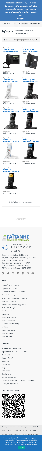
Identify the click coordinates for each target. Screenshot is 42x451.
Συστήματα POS (7, 311)
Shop (16, 23)
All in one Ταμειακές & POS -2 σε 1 (13, 292)
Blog (3, 368)
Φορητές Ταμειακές (8, 295)
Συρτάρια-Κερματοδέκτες (10, 324)
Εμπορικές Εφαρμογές (9, 301)
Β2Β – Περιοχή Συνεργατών (11, 348)
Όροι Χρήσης (6, 374)
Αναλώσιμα (5, 327)
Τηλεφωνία (6, 48)
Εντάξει (21, 448)
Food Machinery (7, 333)
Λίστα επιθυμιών (7, 371)
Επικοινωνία (6, 364)
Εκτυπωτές (5, 314)
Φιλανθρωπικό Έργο (9, 377)
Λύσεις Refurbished (8, 320)
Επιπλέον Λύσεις (7, 336)
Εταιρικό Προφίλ (7, 358)
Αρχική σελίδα (6, 23)
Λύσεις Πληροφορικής (9, 317)
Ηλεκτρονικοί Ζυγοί (8, 308)
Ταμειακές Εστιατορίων (9, 288)
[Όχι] (39, 443)
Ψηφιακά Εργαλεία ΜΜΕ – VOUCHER (14, 352)
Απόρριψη (21, 18)
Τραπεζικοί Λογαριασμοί (10, 384)
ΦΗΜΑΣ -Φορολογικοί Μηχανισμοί (14, 304)
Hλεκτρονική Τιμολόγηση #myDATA (14, 298)
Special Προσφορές (8, 330)
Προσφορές (6, 355)
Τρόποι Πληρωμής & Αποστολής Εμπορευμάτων (18, 380)
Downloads (5, 361)
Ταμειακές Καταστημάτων (10, 285)
